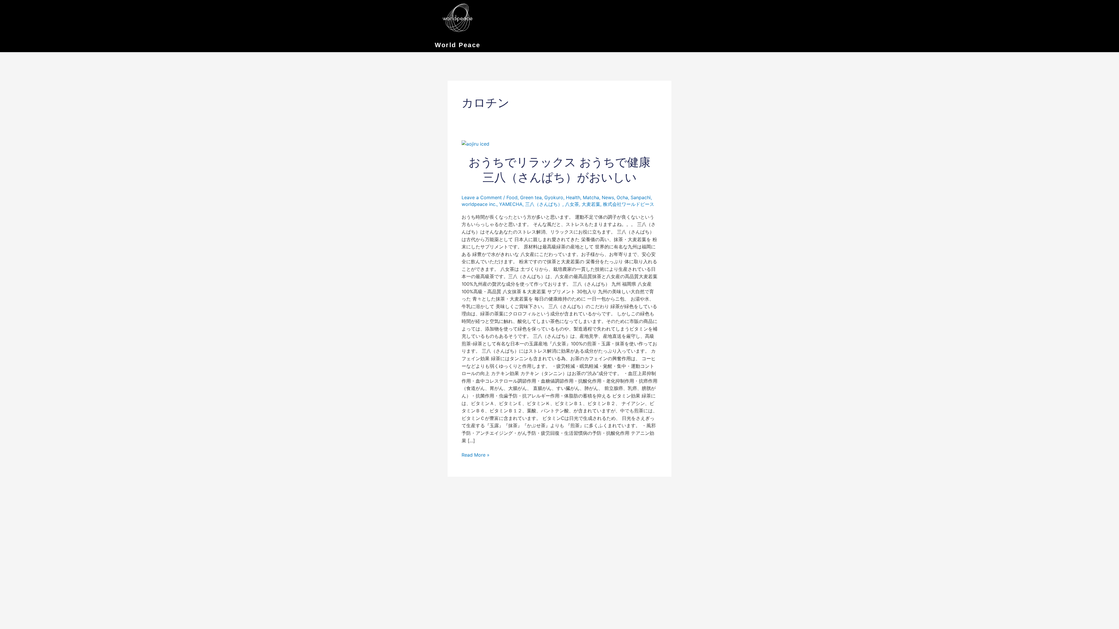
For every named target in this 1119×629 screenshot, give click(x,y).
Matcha (591, 197)
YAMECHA (510, 204)
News (608, 197)
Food (512, 197)
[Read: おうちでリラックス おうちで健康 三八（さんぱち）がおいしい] (475, 143)
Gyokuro (553, 197)
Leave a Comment (482, 197)
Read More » (476, 454)
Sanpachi (641, 197)
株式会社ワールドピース (628, 204)
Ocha (622, 197)
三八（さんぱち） (543, 204)
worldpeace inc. (479, 204)
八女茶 (572, 204)
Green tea (531, 197)
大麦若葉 (591, 204)
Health (573, 197)
